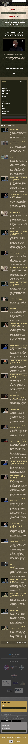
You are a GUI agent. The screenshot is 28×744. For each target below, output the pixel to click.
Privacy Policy (16, 741)
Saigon (4, 109)
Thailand (5, 106)
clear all (14, 117)
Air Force (5, 96)
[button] (14, 44)
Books (16, 720)
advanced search (14, 120)
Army (4, 87)
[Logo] (22, 41)
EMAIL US (14, 731)
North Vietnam (6, 101)
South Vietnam (6, 103)
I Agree (11, 741)
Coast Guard (5, 93)
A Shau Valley (6, 111)
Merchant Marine (6, 95)
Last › (14, 642)
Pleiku (4, 113)
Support (14, 708)
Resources (6, 720)
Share (4, 64)
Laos (4, 108)
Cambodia (5, 105)
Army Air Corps (6, 90)
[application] (14, 45)
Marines (5, 88)
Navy (4, 91)
